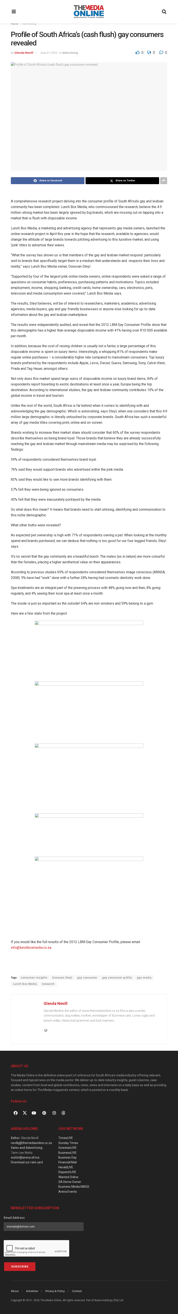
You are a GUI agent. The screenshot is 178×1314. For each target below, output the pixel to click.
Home (14, 23)
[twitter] (24, 1112)
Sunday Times (68, 1143)
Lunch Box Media (25, 984)
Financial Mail (67, 1162)
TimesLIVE (65, 1138)
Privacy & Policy (55, 1291)
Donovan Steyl (62, 977)
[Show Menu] (14, 11)
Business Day (67, 1157)
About (15, 1291)
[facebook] (16, 1113)
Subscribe (19, 1266)
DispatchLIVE (67, 1172)
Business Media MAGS (73, 1186)
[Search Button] (164, 11)
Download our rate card (27, 1162)
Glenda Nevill (24, 52)
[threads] (63, 1112)
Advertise (32, 1291)
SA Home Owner (69, 1182)
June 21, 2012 (48, 52)
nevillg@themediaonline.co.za (31, 1143)
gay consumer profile (117, 977)
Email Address (14, 1217)
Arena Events (67, 1191)
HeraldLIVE (65, 1167)
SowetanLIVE (67, 1147)
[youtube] (34, 1113)
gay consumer (87, 977)
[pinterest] (44, 1113)
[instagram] (54, 1113)
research (48, 984)
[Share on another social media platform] (163, 180)
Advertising (29, 23)
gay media (144, 977)
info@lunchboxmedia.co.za (31, 947)
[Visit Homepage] (89, 11)
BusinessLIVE (67, 1152)
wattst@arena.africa (25, 1157)
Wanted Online (68, 1177)
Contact (77, 1291)
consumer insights (34, 977)
